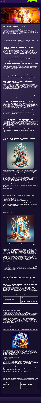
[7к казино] (3, 1)
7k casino (34, 30)
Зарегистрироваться (32, 1)
